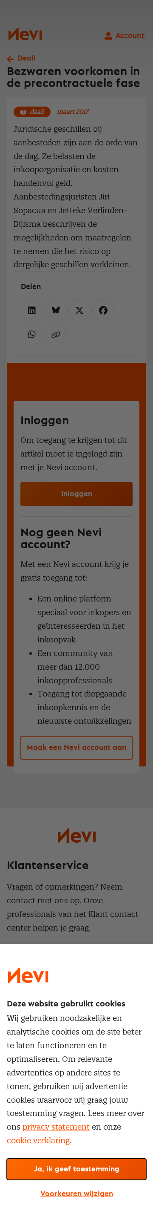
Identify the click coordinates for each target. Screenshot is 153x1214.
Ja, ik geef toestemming (76, 1169)
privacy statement (56, 1127)
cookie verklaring (38, 1140)
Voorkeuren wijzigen (76, 1194)
